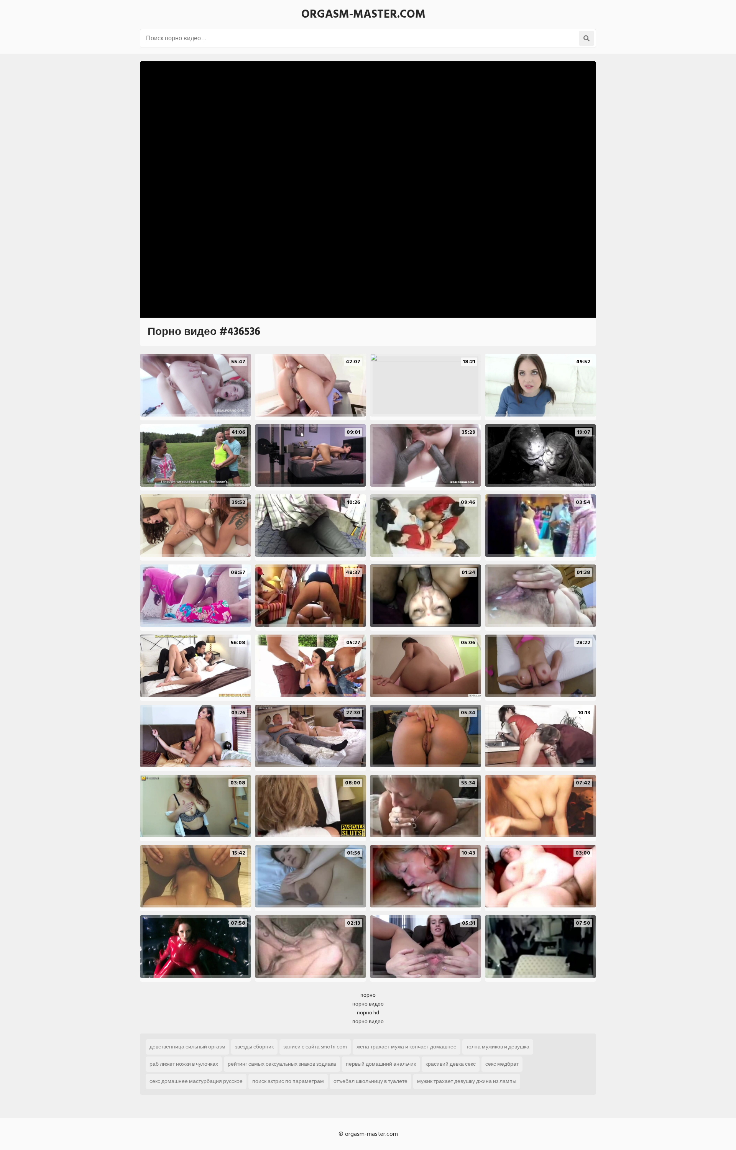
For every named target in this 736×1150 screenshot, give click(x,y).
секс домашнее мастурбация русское (196, 1081)
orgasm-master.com (363, 14)
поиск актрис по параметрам (288, 1081)
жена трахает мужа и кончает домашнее (406, 1046)
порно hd (368, 1012)
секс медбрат (502, 1064)
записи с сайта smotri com (315, 1046)
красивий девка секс (451, 1064)
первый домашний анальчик (381, 1064)
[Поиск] (586, 38)
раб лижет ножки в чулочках (184, 1064)
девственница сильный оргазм (187, 1046)
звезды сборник (254, 1046)
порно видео (368, 1003)
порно (368, 995)
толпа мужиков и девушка (497, 1046)
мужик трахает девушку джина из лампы (466, 1081)
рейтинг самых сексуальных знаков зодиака (282, 1064)
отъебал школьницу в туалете (370, 1081)
